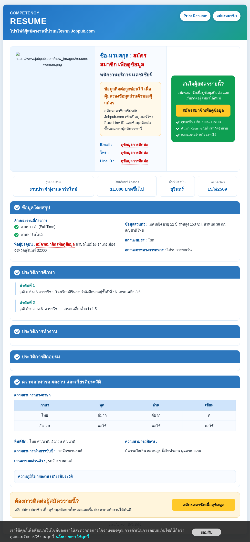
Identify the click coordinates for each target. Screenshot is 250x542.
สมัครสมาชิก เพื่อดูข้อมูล (55, 244)
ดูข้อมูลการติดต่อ (134, 144)
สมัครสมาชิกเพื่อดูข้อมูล (203, 110)
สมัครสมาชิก (227, 16)
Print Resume (195, 16)
